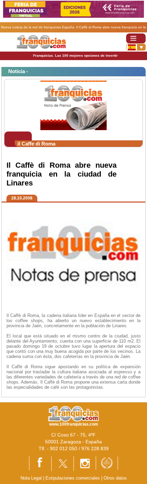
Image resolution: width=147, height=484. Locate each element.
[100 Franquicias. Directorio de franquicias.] (41, 41)
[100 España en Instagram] (85, 463)
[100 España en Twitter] (62, 463)
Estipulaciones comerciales (73, 478)
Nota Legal (31, 478)
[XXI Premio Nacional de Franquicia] (107, 462)
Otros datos (115, 478)
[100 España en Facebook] (40, 463)
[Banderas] (136, 47)
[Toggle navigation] (136, 38)
